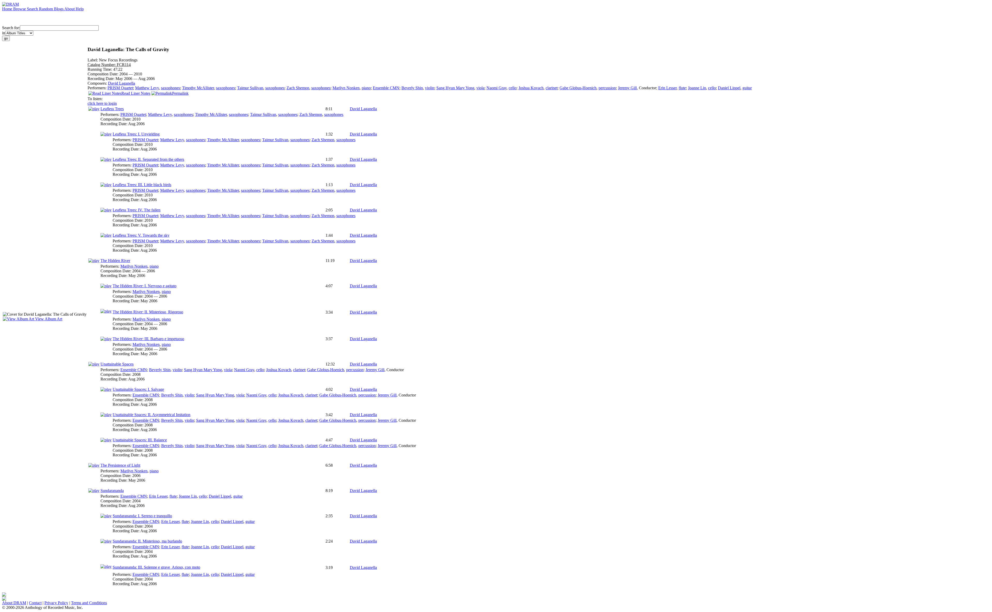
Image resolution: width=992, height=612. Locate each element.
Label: (93, 60)
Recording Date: (101, 78)
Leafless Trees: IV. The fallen (136, 210)
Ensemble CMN (386, 88)
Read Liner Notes (135, 93)
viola (480, 88)
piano (366, 88)
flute (682, 88)
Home (7, 9)
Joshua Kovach (531, 88)
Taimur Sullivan (250, 88)
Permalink (180, 93)
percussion (607, 88)
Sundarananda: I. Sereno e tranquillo (142, 516)
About (70, 9)
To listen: (95, 99)
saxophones (170, 88)
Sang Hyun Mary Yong (455, 88)
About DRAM (14, 603)
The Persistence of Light (120, 465)
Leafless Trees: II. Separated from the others (148, 159)
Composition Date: (103, 74)
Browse (20, 9)
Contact (35, 603)
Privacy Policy (56, 603)
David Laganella (121, 83)
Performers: (97, 88)
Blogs (59, 9)
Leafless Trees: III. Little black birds (142, 184)
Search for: (11, 28)
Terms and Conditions (89, 603)
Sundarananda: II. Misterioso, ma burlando (147, 541)
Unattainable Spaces (117, 364)
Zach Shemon (297, 88)
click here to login (102, 103)
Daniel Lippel (729, 88)
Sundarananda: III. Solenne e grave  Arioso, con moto (156, 567)
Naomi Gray (496, 88)
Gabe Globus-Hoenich (578, 88)
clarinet (551, 88)
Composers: (98, 83)
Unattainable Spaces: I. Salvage (138, 389)
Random (46, 9)
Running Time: (100, 69)
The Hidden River (115, 260)
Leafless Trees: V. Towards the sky (141, 235)
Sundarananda (112, 490)
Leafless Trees (112, 109)
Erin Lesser (667, 88)
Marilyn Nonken (346, 88)
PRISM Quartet (120, 88)
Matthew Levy (147, 88)
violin (429, 88)
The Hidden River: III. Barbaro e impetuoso (148, 339)
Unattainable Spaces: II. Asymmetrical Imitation (151, 414)
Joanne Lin (697, 88)
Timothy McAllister (198, 88)
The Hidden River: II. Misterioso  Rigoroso (148, 312)
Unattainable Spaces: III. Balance (140, 440)
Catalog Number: (102, 64)
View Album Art (48, 319)
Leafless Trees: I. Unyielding (136, 134)
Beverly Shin (412, 88)
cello (512, 88)
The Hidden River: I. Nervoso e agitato (144, 286)
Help (80, 9)
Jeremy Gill (627, 88)
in (3, 33)
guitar (747, 88)
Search (33, 9)
